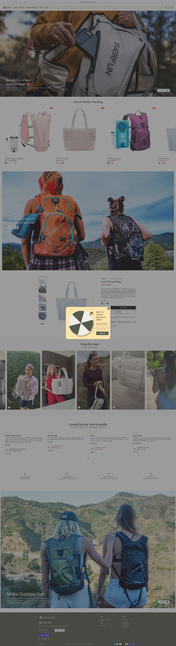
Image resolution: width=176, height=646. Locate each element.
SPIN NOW (102, 333)
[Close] (108, 308)
